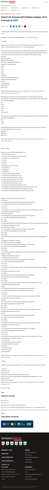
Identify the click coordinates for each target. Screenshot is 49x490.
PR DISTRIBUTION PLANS (30, 452)
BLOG (26, 472)
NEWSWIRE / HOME (6, 450)
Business (18, 13)
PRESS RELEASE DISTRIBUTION (8, 469)
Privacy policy (11, 486)
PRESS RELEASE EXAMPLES (31, 479)
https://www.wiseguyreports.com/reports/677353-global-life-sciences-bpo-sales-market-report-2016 (26, 410)
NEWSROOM (4, 453)
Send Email (6, 372)
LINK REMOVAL (28, 459)
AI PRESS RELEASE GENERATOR (32, 457)
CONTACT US (5, 464)
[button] (43, 2)
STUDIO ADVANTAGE (7, 461)
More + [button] (46, 2)
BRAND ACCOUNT (10, 474)
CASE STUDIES (28, 476)
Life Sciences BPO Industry (31, 37)
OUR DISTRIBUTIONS (7, 457)
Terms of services (4, 486)
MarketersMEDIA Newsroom (8, 13)
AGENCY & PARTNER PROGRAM (8, 472)
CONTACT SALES (28, 462)
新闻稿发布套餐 (28, 455)
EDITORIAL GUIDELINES (30, 469)
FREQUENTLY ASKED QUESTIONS (33, 474)
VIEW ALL (3, 479)
